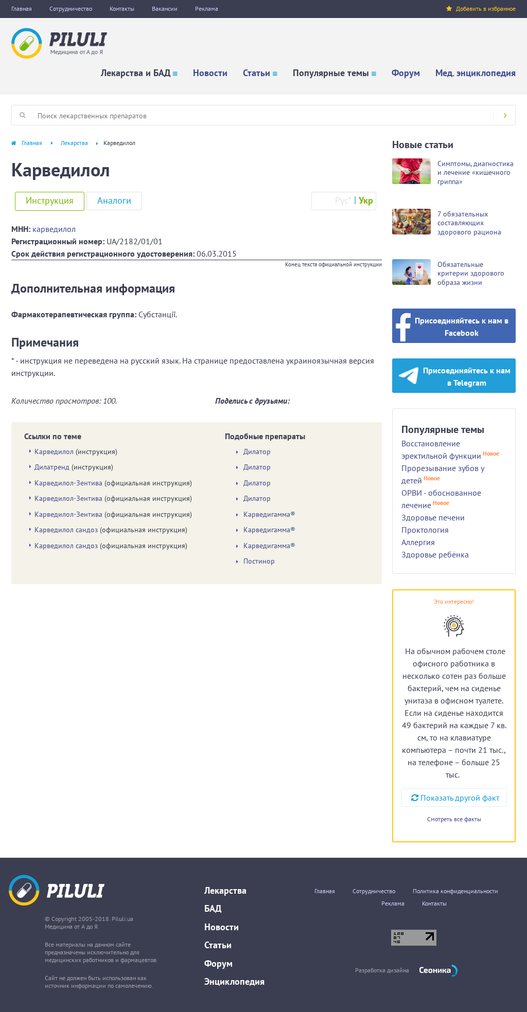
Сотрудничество (70, 8)
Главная (21, 8)
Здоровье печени (433, 517)
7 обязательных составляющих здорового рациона (469, 223)
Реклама (206, 8)
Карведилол (54, 451)
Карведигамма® (269, 514)
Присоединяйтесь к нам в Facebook (461, 326)
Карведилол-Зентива (68, 482)
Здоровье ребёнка (435, 554)
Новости (210, 73)
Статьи (256, 73)
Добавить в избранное (486, 8)
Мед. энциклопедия (475, 73)
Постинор (259, 561)
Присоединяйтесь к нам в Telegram (467, 376)
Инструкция (50, 200)
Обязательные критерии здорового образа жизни (470, 273)
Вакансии (165, 8)
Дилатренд (51, 467)
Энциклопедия (234, 981)
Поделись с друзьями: (252, 400)
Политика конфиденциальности (455, 891)
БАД (212, 908)
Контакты (122, 8)
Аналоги (114, 200)
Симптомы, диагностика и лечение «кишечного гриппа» (475, 172)
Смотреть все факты (454, 819)
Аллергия (418, 542)
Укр (366, 200)
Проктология (425, 530)
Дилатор (257, 451)
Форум (406, 73)
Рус (343, 200)
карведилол (54, 229)
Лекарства (74, 143)
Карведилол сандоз (66, 529)
